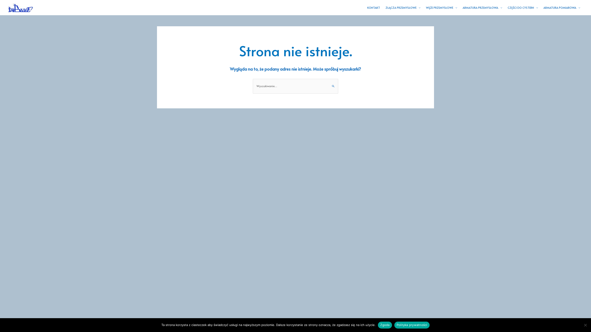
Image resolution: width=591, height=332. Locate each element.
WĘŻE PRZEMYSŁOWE (439, 7)
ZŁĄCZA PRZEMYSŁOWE (401, 7)
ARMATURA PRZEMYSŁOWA (480, 7)
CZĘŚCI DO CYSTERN (521, 7)
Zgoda (384, 325)
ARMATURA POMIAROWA (559, 7)
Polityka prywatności (412, 325)
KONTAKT (373, 7)
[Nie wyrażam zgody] (585, 325)
